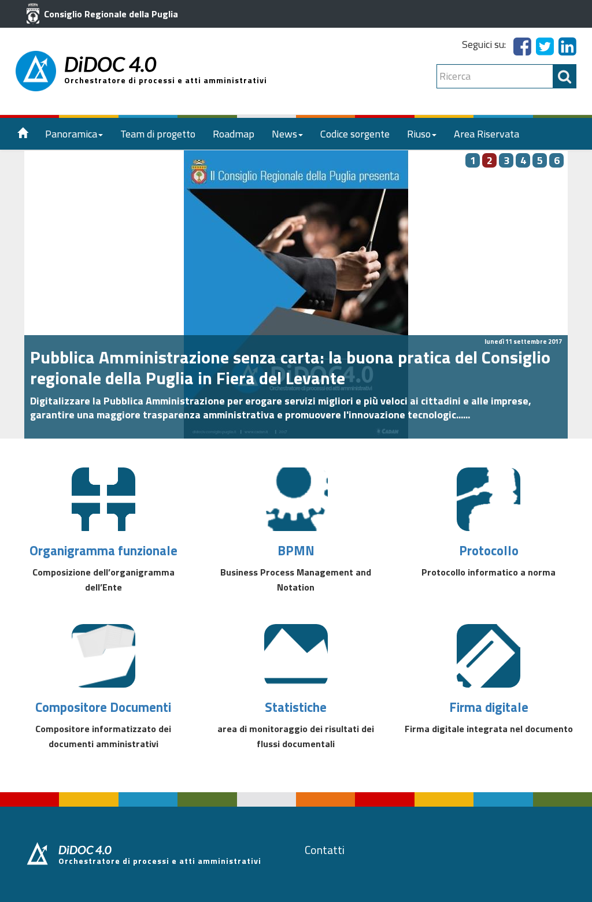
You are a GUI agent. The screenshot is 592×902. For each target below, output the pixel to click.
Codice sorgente (355, 134)
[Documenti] (103, 656)
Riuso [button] (419, 134)
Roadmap (233, 134)
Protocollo (489, 550)
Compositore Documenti (103, 707)
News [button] (284, 134)
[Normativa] (488, 499)
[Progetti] (103, 499)
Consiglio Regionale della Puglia (110, 14)
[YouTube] (567, 50)
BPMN (296, 550)
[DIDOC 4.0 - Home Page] (36, 71)
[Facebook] (522, 50)
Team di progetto (157, 134)
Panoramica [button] (71, 134)
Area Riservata (486, 134)
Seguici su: (484, 44)
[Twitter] (545, 50)
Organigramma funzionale (103, 550)
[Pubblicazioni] (296, 499)
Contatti (325, 850)
